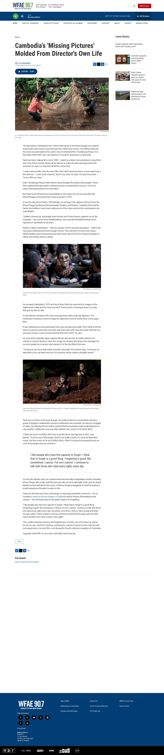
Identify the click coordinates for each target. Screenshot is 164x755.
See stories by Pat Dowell (27, 561)
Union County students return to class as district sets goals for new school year (138, 77)
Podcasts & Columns (73, 23)
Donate (145, 6)
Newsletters (142, 23)
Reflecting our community (70, 706)
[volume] (22, 16)
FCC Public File (95, 711)
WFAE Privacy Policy (126, 701)
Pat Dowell (26, 63)
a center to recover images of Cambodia (48, 496)
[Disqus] (82, 606)
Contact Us (94, 701)
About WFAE (65, 701)
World (17, 37)
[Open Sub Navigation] (19, 23)
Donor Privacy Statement (99, 706)
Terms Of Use (124, 706)
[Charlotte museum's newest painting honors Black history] (122, 59)
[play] (15, 16)
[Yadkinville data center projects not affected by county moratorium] (122, 95)
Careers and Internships (69, 711)
